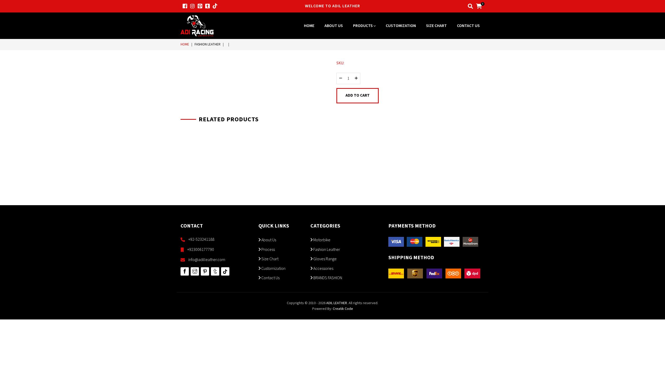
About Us (333, 26)
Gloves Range (324, 259)
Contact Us (468, 26)
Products (363, 26)
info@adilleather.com (206, 260)
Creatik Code (343, 308)
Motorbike (321, 240)
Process (268, 249)
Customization (401, 26)
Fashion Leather (208, 44)
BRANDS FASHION (327, 278)
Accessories (322, 268)
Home (309, 26)
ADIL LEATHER (336, 303)
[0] (479, 6)
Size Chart (436, 26)
